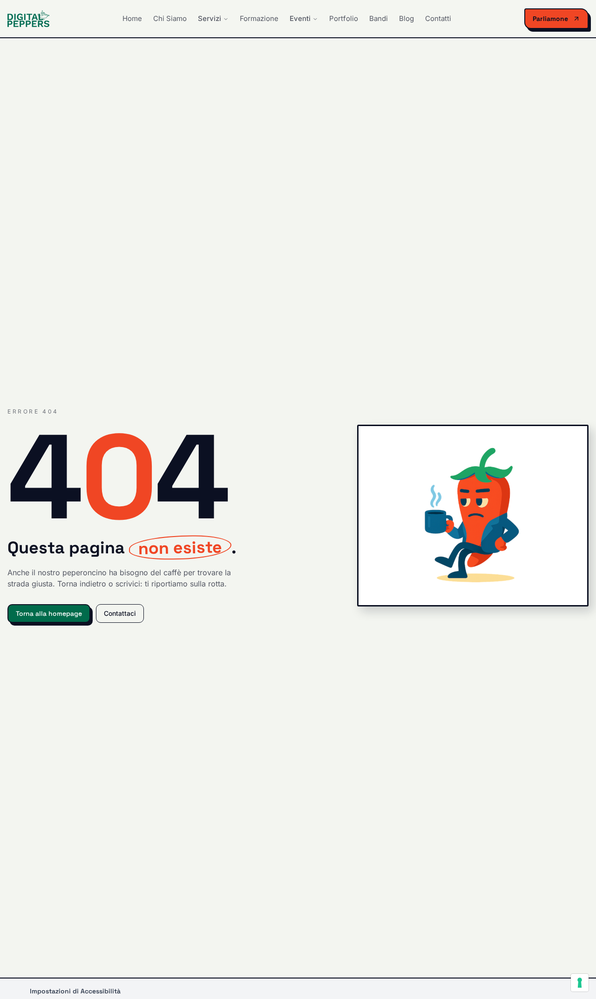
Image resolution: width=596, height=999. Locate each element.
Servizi (209, 18)
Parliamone (550, 18)
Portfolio (343, 18)
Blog (406, 18)
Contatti (438, 18)
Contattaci (120, 613)
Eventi (300, 18)
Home (132, 18)
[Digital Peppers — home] (28, 18)
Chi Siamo (170, 18)
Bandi (378, 18)
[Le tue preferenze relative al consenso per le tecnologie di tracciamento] (580, 983)
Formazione (259, 18)
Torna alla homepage (49, 613)
